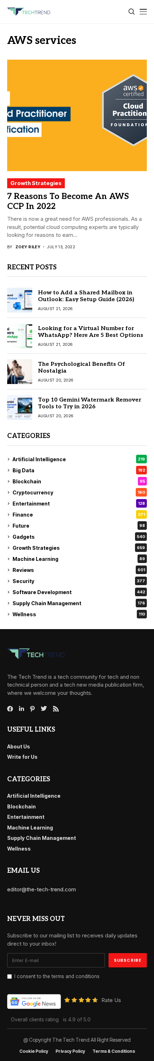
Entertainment (79, 503)
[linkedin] (21, 708)
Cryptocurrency (79, 492)
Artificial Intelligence (79, 459)
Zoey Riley (27, 247)
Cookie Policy (33, 1051)
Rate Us (111, 1000)
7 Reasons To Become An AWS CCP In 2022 (68, 201)
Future (79, 526)
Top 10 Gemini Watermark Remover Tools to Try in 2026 (89, 403)
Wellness (79, 614)
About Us (18, 746)
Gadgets (79, 537)
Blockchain (79, 481)
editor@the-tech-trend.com (41, 889)
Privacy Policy (70, 1051)
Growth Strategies (36, 183)
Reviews (79, 570)
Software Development (79, 592)
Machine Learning (79, 559)
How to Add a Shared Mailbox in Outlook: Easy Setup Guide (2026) (86, 296)
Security (79, 581)
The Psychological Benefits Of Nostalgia (81, 367)
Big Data (79, 470)
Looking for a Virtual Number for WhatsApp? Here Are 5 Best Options (90, 332)
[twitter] (44, 708)
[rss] (56, 709)
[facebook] (10, 709)
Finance (79, 515)
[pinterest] (32, 709)
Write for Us (22, 757)
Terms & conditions (113, 1051)
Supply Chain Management (79, 603)
